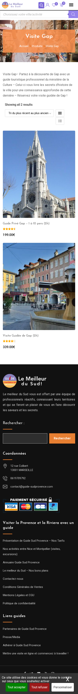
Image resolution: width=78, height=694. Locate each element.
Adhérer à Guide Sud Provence (22, 645)
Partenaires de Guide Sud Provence (25, 629)
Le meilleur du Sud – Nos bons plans (25, 570)
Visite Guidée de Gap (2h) (21, 335)
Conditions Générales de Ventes (23, 587)
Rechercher (62, 438)
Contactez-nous (13, 578)
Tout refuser (39, 687)
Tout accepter (17, 687)
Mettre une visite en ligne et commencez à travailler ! (35, 653)
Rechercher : (13, 423)
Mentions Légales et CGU (18, 595)
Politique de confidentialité (19, 603)
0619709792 (18, 478)
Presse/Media (11, 637)
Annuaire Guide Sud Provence (21, 562)
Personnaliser (62, 687)
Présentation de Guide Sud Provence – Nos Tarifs (34, 540)
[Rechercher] (73, 14)
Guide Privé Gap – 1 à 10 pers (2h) (26, 223)
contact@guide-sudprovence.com (31, 486)
